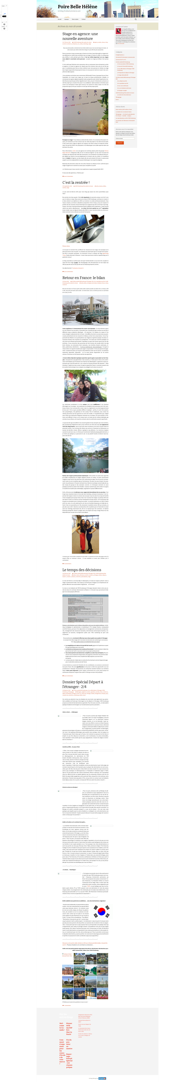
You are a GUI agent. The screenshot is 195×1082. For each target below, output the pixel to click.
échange (74, 693)
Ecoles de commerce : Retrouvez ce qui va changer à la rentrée (85, 1035)
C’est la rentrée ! (76, 182)
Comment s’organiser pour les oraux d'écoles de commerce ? (62, 1052)
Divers (117, 99)
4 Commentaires (67, 563)
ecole (77, 693)
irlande (92, 693)
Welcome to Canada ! (61, 1026)
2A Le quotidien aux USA (99, 281)
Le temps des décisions (81, 570)
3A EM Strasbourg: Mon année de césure (82, 42)
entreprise (74, 44)
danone (101, 186)
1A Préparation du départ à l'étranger (125, 72)
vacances (64, 284)
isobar (81, 44)
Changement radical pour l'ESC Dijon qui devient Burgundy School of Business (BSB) (85, 1016)
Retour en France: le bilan (83, 278)
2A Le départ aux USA (122, 81)
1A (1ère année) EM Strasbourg (80, 690)
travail (84, 695)
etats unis (84, 693)
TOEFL (88, 886)
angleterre (84, 692)
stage (89, 44)
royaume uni (65, 695)
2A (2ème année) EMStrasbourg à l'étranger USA (83, 281)
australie (97, 692)
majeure (104, 575)
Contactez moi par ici (77, 268)
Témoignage (71, 692)
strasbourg (76, 695)
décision (82, 575)
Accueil (59, 19)
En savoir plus (121, 43)
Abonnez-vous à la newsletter (124, 129)
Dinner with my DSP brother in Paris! (124, 109)
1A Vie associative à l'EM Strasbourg (125, 64)
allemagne (79, 692)
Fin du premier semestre (69, 1044)
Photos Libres (66, 246)
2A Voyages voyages (122, 90)
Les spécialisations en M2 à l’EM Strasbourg (126, 118)
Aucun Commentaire (68, 176)
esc (78, 44)
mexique (103, 693)
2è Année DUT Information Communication (125, 57)
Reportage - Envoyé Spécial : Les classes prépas (69, 1060)
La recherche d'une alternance (124, 94)
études (100, 575)
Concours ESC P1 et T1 (121, 59)
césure (103, 42)
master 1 (64, 576)
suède (80, 695)
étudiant (99, 283)
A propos (67, 19)
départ (64, 693)
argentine (93, 692)
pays (107, 693)
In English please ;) (120, 55)
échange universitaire (92, 283)
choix (106, 42)
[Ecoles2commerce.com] (102, 1078)
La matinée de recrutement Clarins (123, 112)
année (99, 42)
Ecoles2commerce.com (85, 1012)
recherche (78, 576)
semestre (71, 695)
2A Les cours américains (122, 85)
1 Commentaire (67, 1005)
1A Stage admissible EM (122, 75)
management (98, 693)
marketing (85, 44)
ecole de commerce (67, 44)
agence (96, 42)
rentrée (64, 187)
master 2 (69, 576)
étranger (96, 575)
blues (85, 283)
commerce (105, 692)
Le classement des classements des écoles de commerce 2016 (84, 1030)
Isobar (74, 151)
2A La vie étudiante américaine (124, 88)
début (104, 186)
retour (106, 283)
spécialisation (84, 576)
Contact (84, 19)
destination (68, 693)
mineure (73, 576)
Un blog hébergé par (93, 1078)
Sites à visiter (75, 19)
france (103, 283)
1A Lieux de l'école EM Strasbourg (125, 66)
